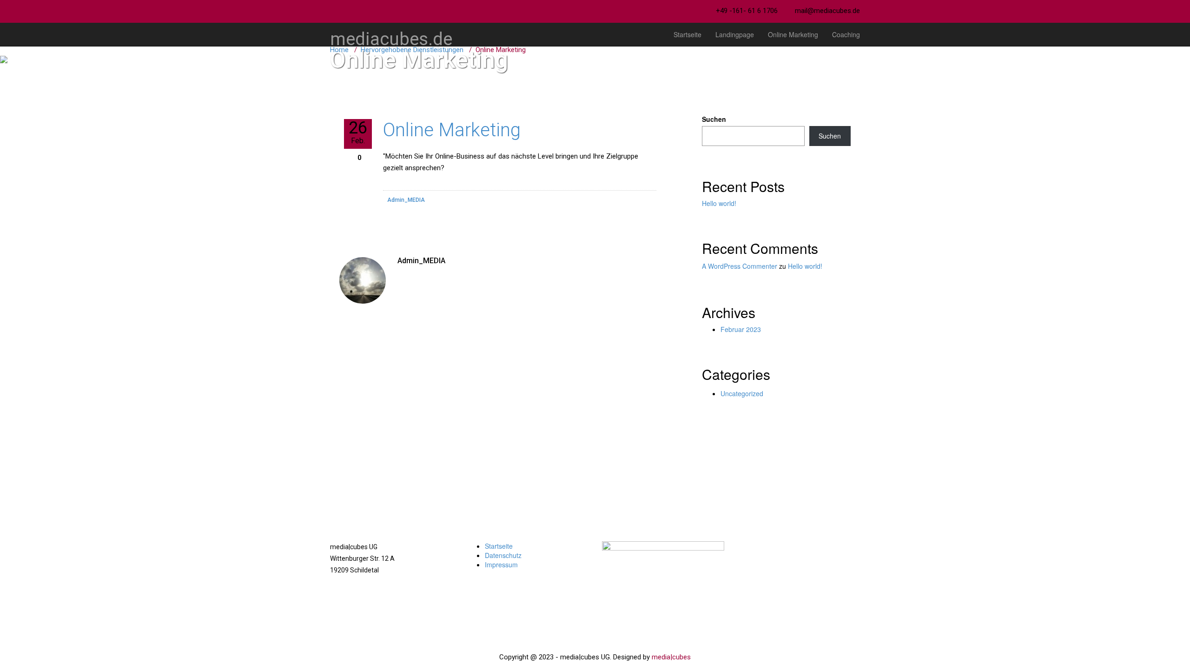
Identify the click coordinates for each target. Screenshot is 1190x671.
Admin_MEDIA (406, 200)
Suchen (714, 119)
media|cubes (671, 657)
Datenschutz (503, 555)
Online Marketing (793, 34)
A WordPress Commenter (739, 266)
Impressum (501, 564)
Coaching (846, 34)
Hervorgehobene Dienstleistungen (412, 50)
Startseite (687, 34)
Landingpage (734, 34)
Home (339, 50)
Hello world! (719, 203)
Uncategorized (742, 393)
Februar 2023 (741, 329)
